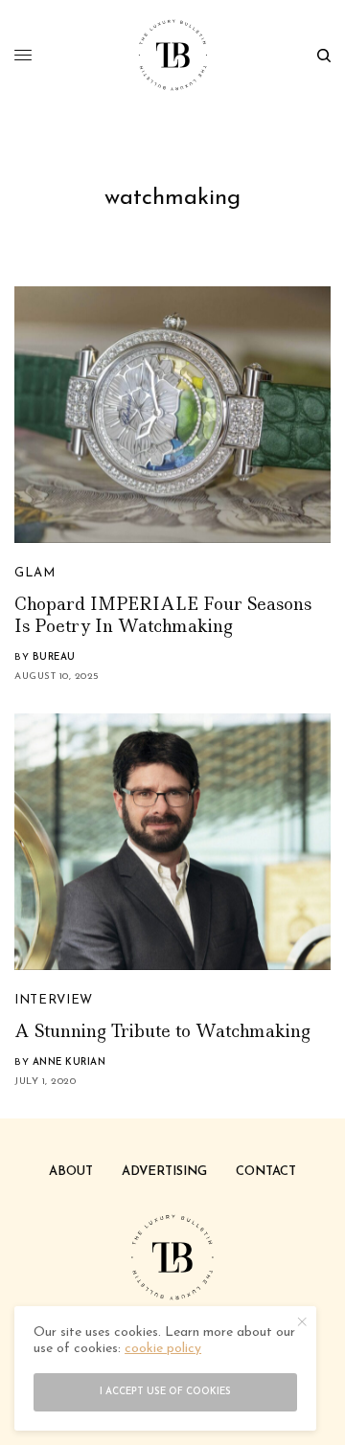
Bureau (54, 657)
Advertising (164, 1171)
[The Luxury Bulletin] (173, 55)
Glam (35, 573)
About (71, 1171)
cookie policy (163, 1349)
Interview (53, 1000)
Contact (266, 1171)
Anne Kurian (69, 1062)
